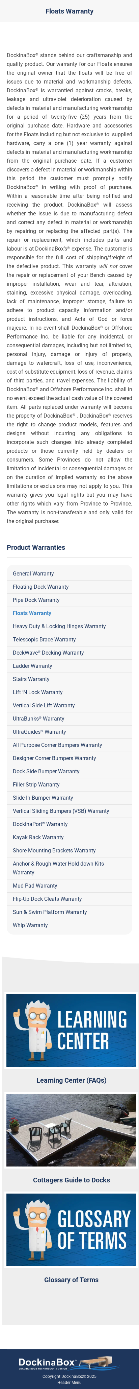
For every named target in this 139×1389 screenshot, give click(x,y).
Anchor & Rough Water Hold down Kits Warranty (58, 868)
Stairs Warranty (31, 679)
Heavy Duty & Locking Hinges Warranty (59, 626)
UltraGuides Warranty (39, 732)
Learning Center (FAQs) (71, 1080)
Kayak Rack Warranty (38, 837)
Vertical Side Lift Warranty (44, 705)
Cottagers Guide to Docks (71, 1180)
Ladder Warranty (32, 666)
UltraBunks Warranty (38, 718)
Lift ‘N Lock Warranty (38, 692)
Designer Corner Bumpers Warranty (54, 758)
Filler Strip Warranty (36, 784)
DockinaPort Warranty (40, 824)
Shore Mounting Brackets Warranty (54, 850)
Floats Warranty (32, 613)
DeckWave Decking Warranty (48, 653)
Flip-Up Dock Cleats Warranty (47, 899)
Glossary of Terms (71, 1280)
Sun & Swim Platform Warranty (50, 912)
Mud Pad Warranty (35, 885)
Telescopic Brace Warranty (44, 639)
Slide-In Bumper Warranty (43, 798)
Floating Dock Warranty (41, 587)
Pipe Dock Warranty (36, 600)
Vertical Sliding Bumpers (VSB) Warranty (61, 811)
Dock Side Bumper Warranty (46, 771)
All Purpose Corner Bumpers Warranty (57, 745)
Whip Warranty (30, 925)
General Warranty (33, 573)
